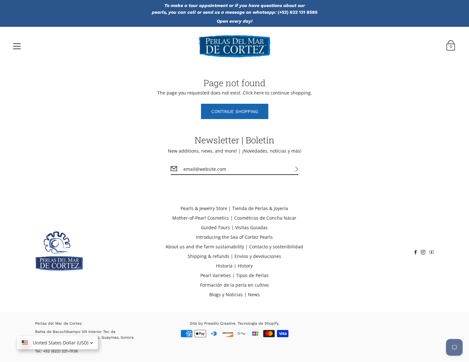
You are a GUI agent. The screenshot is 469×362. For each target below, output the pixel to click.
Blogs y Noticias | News (234, 294)
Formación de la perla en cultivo (234, 285)
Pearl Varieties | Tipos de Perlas (234, 275)
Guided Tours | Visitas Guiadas (234, 227)
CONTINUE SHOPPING (234, 111)
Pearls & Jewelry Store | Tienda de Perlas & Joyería (234, 208)
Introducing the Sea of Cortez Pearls (234, 237)
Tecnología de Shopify (258, 323)
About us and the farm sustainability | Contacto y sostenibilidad (234, 247)
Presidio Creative (219, 323)
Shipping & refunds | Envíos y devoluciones (234, 256)
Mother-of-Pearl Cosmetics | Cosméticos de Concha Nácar (234, 218)
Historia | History (234, 266)
